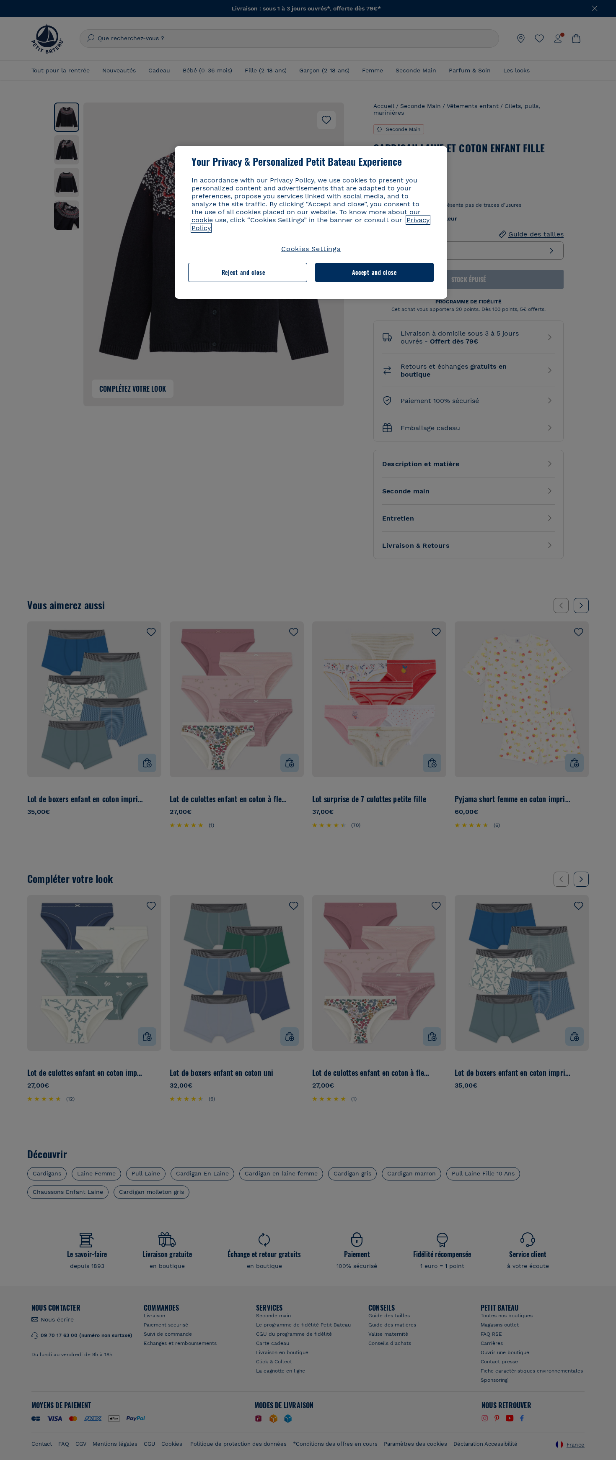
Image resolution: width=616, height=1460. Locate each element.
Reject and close (243, 272)
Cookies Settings (311, 249)
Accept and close (374, 272)
